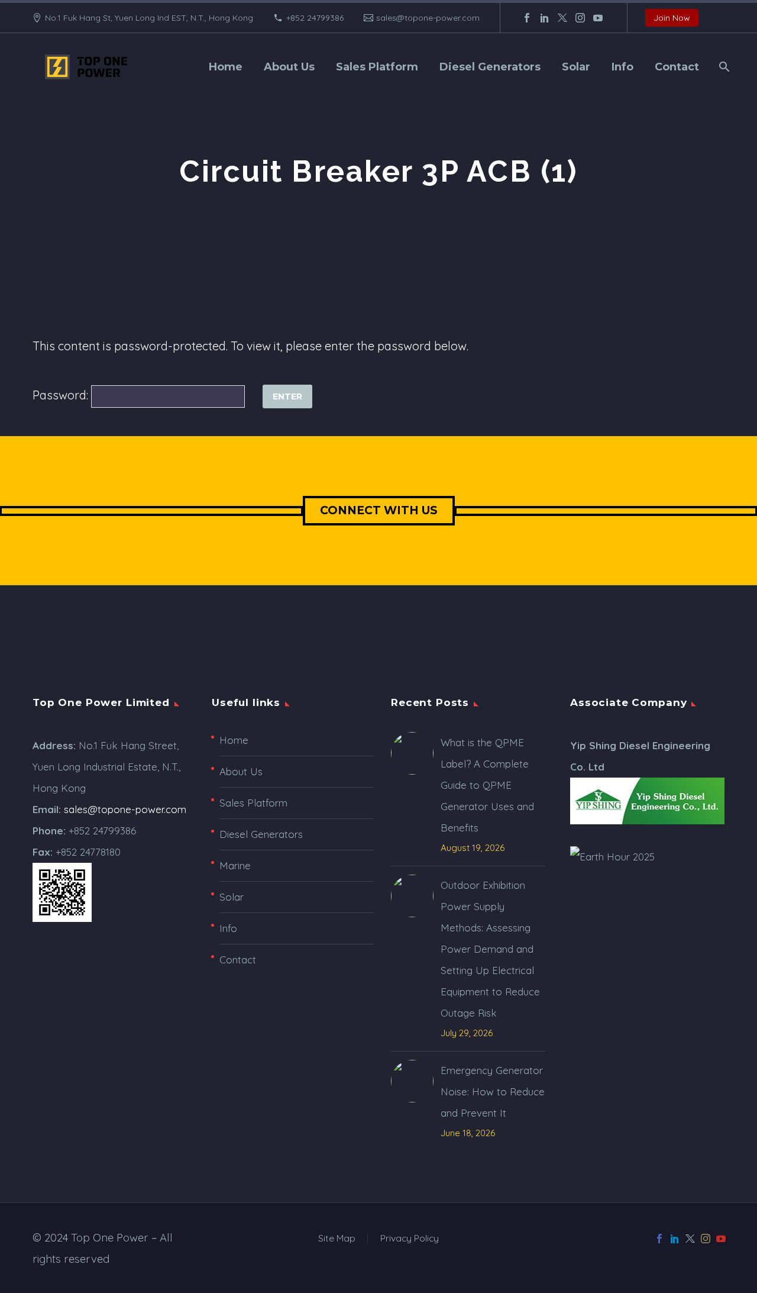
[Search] (723, 66)
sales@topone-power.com (428, 17)
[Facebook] (527, 17)
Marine (235, 865)
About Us (289, 66)
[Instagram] (580, 17)
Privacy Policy (409, 1238)
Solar (576, 66)
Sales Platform (377, 66)
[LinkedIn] (545, 17)
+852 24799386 (315, 17)
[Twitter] (562, 17)
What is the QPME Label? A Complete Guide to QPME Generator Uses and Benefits (487, 785)
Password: (62, 395)
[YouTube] (598, 17)
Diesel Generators (490, 66)
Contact (677, 66)
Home (225, 66)
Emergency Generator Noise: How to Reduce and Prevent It (493, 1091)
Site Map (336, 1238)
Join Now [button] (672, 17)
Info (622, 66)
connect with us (379, 510)
